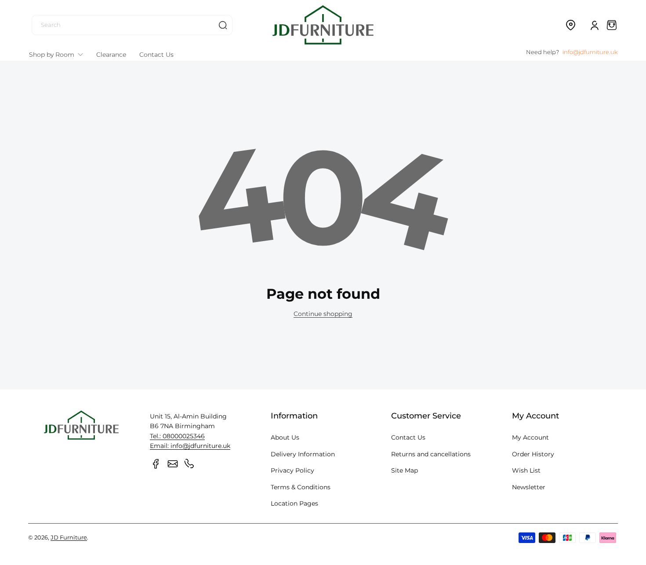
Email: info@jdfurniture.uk (190, 446)
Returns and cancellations (431, 454)
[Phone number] (189, 464)
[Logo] (323, 24)
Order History (533, 454)
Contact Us (408, 437)
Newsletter (528, 487)
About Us (285, 437)
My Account (530, 437)
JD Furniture (69, 537)
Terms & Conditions (300, 487)
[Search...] (223, 25)
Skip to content (13, 67)
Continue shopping (323, 314)
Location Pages (294, 503)
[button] (570, 25)
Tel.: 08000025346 (177, 436)
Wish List (526, 470)
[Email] (172, 464)
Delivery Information (303, 454)
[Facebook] (156, 464)
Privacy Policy (292, 470)
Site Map (404, 470)
